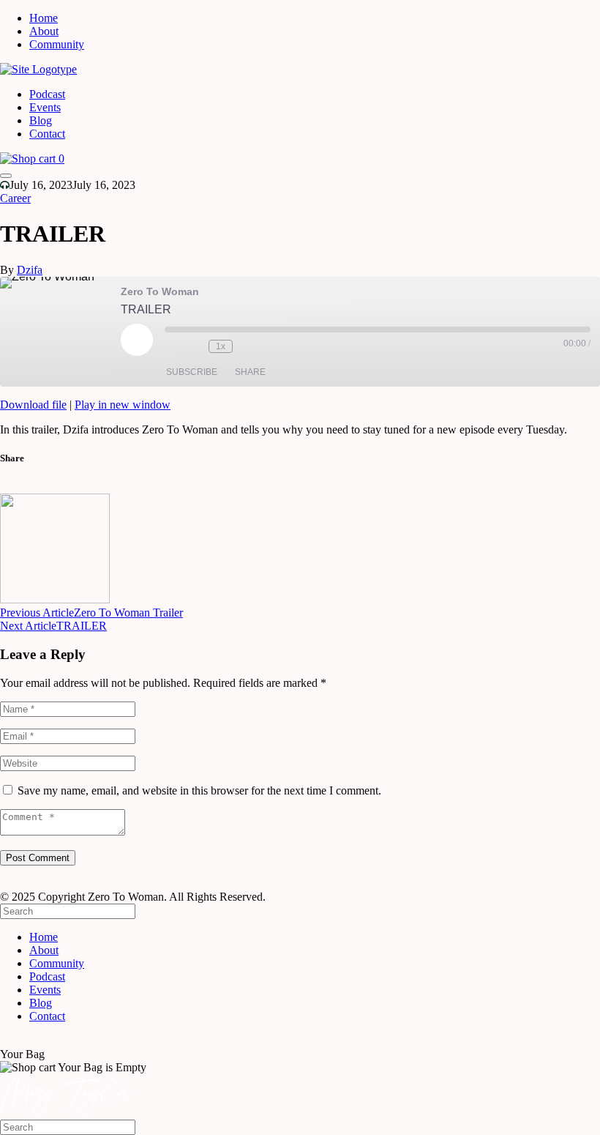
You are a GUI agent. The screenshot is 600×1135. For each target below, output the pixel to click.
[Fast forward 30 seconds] (247, 346)
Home (43, 18)
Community (56, 44)
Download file (33, 404)
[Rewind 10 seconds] (194, 346)
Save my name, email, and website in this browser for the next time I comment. (199, 790)
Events (45, 107)
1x (220, 346)
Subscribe (191, 372)
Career (15, 198)
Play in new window (122, 404)
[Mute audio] (172, 346)
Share (250, 372)
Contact (47, 133)
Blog (40, 120)
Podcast (47, 94)
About (44, 31)
